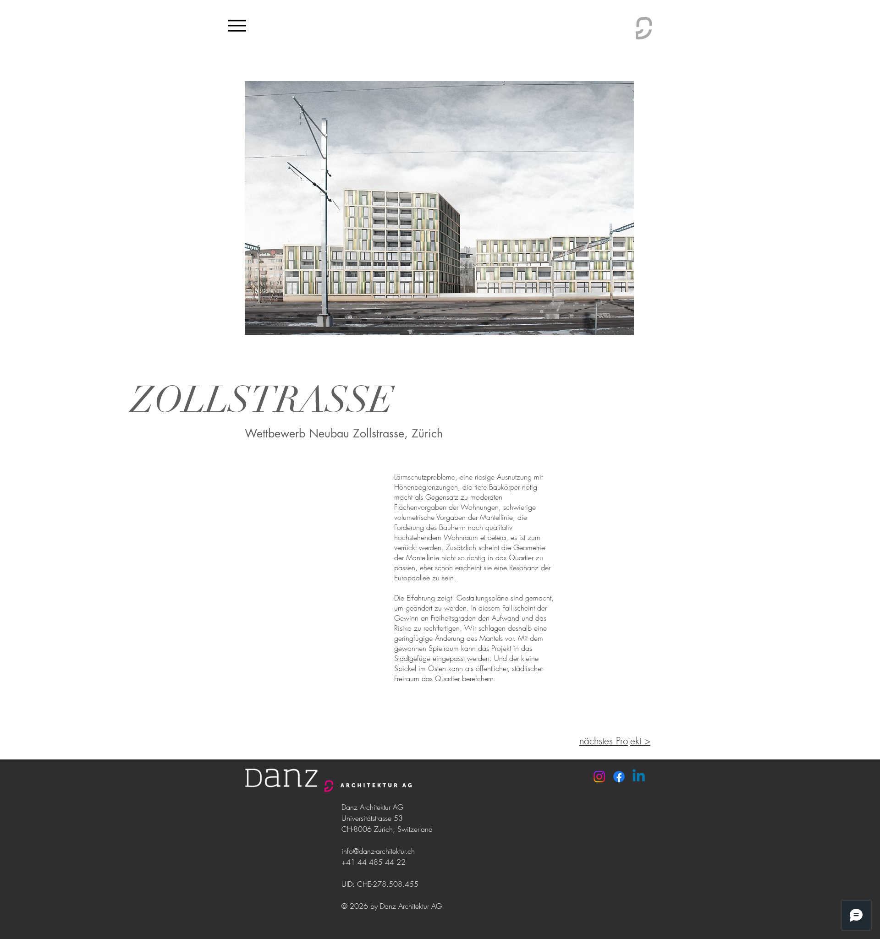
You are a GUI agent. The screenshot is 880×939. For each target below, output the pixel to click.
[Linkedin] (638, 776)
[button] (439, 208)
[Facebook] (619, 776)
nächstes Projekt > (614, 741)
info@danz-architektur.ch (378, 851)
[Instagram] (599, 776)
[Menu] (237, 25)
